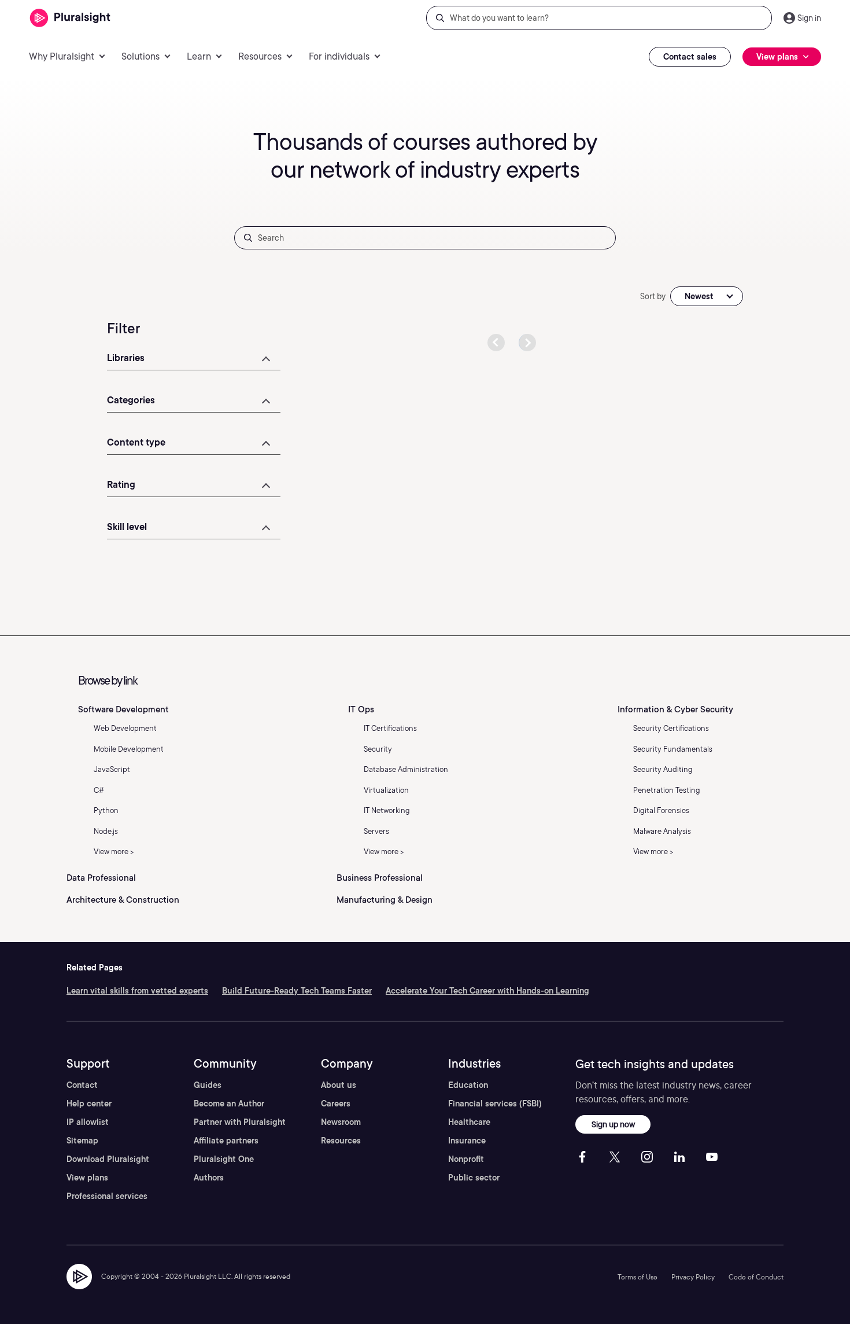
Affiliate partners (226, 1140)
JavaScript (112, 769)
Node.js (106, 831)
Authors (209, 1177)
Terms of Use (637, 1277)
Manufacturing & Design (385, 900)
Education (468, 1085)
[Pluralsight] (70, 18)
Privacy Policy (693, 1277)
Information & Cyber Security (675, 709)
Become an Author (229, 1103)
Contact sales (689, 56)
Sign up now (613, 1124)
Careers (335, 1103)
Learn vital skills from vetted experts (137, 990)
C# (99, 790)
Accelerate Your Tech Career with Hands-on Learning (487, 990)
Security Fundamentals (672, 749)
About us (338, 1085)
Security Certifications (671, 728)
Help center (89, 1103)
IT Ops (361, 709)
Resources (341, 1140)
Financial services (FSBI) (495, 1103)
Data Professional (101, 878)
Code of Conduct (756, 1277)
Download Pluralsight (107, 1159)
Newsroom (341, 1122)
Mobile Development (129, 749)
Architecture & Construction (122, 900)
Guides (207, 1085)
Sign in (809, 18)
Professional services (106, 1196)
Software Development (123, 709)
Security (378, 749)
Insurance (467, 1140)
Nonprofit (466, 1159)
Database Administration (406, 769)
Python (106, 810)
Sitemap (82, 1140)
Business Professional (380, 878)
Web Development (125, 728)
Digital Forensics (661, 810)
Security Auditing (663, 769)
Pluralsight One (224, 1159)
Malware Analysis (662, 831)
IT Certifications (390, 728)
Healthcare (469, 1122)
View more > (114, 851)
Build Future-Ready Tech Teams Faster (297, 990)
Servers (376, 831)
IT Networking (387, 810)
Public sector (474, 1177)
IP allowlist (87, 1122)
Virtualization (386, 790)
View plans (87, 1177)
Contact (82, 1085)
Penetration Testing (666, 790)
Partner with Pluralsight (240, 1122)
